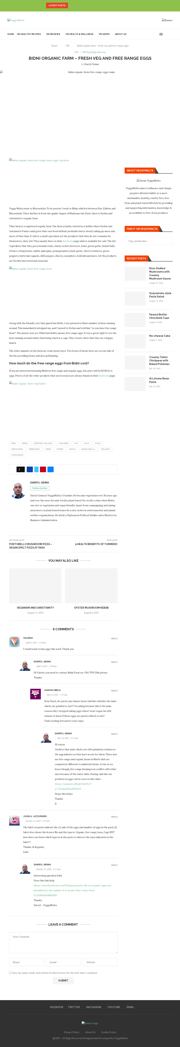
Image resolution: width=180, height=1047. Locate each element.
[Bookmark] (171, 34)
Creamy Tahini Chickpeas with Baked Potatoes (159, 360)
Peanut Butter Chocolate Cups (159, 316)
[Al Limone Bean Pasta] (135, 384)
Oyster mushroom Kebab (91, 607)
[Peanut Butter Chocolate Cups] (135, 320)
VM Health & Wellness (79, 34)
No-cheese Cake (159, 335)
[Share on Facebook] (30, 469)
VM (67, 45)
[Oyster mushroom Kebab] (91, 585)
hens (48, 449)
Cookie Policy (108, 1032)
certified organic (43, 443)
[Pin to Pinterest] (43, 469)
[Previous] (71, 5)
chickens (64, 443)
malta (72, 449)
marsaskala (88, 449)
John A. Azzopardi (35, 816)
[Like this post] (22, 469)
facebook (68, 241)
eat (76, 443)
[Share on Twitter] (36, 469)
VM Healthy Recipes (29, 34)
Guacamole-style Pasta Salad (160, 295)
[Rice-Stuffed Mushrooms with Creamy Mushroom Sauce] (135, 274)
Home (10, 34)
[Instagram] (147, 34)
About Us (120, 34)
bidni (24, 443)
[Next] (76, 5)
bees (13, 443)
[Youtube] (151, 34)
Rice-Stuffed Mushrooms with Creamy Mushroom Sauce (160, 273)
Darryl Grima (91, 64)
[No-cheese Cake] (135, 341)
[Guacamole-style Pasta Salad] (135, 299)
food (98, 443)
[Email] (154, 34)
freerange (34, 449)
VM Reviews (53, 34)
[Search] (166, 34)
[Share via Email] (50, 469)
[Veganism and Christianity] (35, 585)
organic (105, 449)
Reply (114, 639)
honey (60, 449)
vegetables (17, 455)
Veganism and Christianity (35, 607)
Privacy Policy (71, 1032)
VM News (104, 34)
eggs (86, 443)
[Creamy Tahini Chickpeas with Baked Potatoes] (135, 363)
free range (17, 449)
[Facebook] (143, 34)
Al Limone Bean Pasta (159, 380)
